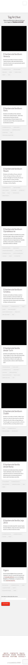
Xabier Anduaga (5, 195)
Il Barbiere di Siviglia (16, 129)
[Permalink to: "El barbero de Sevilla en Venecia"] (14, 38)
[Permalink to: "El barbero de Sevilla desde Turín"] (14, 332)
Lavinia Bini (4, 372)
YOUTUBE (13, 656)
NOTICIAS (6, 655)
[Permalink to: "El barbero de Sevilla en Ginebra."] (14, 274)
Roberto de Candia (6, 377)
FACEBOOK (21, 655)
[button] (25, 3)
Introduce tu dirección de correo (9, 596)
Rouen (8, 192)
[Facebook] (7, 659)
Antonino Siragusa (6, 367)
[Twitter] (9, 659)
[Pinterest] (18, 659)
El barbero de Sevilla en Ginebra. (12, 290)
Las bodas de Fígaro (6, 587)
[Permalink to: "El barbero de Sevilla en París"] (14, 92)
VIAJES (13, 655)
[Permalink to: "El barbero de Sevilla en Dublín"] (14, 395)
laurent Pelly (5, 132)
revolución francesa (6, 590)
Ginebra (4, 309)
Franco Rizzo (16, 369)
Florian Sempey (16, 127)
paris (11, 132)
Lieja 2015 (4, 536)
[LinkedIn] (13, 659)
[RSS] (20, 659)
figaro (23, 306)
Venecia (4, 74)
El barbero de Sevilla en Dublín (12, 412)
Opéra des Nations (6, 314)
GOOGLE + (22, 656)
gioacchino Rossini (12, 309)
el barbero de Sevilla (6, 69)
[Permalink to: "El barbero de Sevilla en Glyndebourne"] (14, 213)
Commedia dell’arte (9, 577)
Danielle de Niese (18, 250)
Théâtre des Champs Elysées (7, 135)
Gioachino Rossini (16, 69)
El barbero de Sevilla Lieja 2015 (13, 521)
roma (24, 484)
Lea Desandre (14, 190)
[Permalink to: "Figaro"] (14, 554)
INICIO (6, 653)
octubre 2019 (21, 190)
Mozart (14, 587)
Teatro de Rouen (16, 192)
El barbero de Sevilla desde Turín (11, 349)
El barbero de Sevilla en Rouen (12, 169)
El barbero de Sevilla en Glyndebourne (12, 230)
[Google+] (11, 659)
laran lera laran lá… (10, 580)
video (9, 74)
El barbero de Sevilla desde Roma (11, 465)
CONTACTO (14, 653)
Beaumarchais (5, 306)
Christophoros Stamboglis (7, 250)
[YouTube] (15, 659)
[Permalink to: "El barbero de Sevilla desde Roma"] (14, 448)
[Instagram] (16, 659)
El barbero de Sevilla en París (12, 109)
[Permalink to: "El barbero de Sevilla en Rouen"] (14, 153)
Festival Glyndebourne (18, 253)
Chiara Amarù (15, 367)
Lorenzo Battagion (13, 372)
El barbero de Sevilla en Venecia (12, 55)
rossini (10, 72)
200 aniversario (5, 481)
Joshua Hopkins (5, 190)
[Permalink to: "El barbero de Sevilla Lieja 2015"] (14, 504)
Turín (13, 377)
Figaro (6, 570)
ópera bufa (4, 72)
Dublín (3, 428)
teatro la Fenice (17, 72)
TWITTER (5, 656)
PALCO (22, 653)
